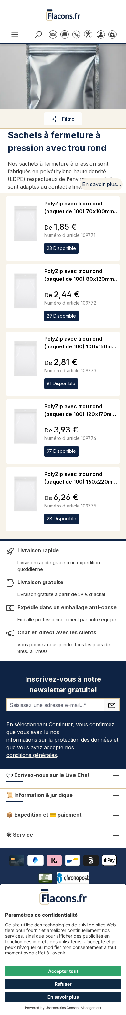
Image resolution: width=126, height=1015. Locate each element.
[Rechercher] (39, 33)
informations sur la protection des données (59, 739)
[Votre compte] (102, 33)
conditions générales (31, 755)
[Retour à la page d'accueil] (63, 15)
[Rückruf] (76, 31)
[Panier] (114, 33)
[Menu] (14, 33)
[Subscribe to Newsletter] (112, 704)
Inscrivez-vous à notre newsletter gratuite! (63, 684)
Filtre (67, 119)
